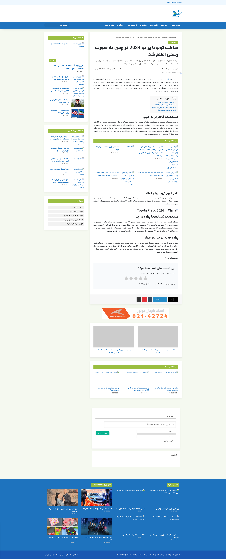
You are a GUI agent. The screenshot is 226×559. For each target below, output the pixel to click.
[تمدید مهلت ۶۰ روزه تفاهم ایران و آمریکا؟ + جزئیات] (77, 113)
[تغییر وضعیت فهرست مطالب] (173, 99)
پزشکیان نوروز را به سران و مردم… (167, 509)
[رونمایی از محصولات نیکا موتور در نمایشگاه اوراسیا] (165, 378)
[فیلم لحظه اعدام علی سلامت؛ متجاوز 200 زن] (129, 497)
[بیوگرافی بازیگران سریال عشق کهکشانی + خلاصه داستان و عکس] (62, 497)
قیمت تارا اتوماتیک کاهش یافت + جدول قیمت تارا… (60, 160)
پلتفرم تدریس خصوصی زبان (73, 220)
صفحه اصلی (176, 25)
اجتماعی (165, 25)
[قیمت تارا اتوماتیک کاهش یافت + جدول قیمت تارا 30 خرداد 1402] (77, 161)
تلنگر (169, 79)
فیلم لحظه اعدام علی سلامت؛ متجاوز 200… (130, 509)
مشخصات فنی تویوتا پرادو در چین (163, 108)
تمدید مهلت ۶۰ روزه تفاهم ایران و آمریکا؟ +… (59, 111)
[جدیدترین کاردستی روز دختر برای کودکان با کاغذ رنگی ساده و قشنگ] (62, 526)
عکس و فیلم (109, 25)
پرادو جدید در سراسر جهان (165, 110)
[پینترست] (144, 299)
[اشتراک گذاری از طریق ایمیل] (139, 299)
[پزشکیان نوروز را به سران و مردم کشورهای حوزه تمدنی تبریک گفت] (163, 497)
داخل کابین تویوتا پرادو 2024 (164, 105)
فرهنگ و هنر (132, 25)
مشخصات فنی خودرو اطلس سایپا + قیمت (97, 509)
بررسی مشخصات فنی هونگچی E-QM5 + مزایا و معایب (137, 389)
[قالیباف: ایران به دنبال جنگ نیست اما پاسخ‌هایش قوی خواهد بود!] (77, 140)
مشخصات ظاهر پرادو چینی (165, 102)
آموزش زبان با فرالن (76, 211)
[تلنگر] (177, 13)
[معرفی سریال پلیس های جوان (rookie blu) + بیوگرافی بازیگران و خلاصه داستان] (96, 526)
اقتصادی (154, 25)
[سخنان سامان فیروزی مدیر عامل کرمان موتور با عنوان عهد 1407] (127, 178)
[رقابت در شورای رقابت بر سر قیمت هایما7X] (127, 149)
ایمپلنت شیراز (78, 207)
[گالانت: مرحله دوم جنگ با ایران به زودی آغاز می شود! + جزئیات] (129, 523)
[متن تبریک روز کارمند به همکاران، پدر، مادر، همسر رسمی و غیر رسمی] (77, 92)
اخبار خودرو (156, 37)
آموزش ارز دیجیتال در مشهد (73, 224)
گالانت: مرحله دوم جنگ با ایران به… (132, 535)
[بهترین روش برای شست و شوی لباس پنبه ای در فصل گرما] (77, 151)
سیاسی (144, 25)
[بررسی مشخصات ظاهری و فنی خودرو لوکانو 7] (106, 378)
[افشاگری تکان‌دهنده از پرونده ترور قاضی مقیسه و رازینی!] (163, 523)
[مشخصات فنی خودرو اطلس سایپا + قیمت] (96, 497)
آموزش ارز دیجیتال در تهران (73, 215)
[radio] (145, 279)
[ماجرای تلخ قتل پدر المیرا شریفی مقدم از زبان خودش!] (77, 80)
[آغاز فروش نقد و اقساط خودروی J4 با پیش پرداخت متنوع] (171, 177)
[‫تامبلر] (150, 299)
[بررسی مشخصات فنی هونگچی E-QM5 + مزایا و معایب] (136, 378)
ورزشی (121, 25)
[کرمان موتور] (135, 313)
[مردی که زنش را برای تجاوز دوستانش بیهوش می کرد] (77, 183)
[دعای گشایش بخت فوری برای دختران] (77, 172)
